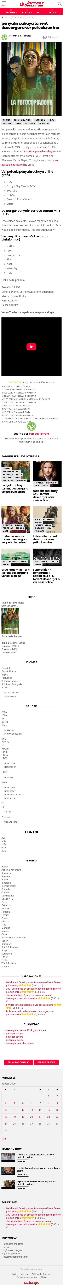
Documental (7, 895)
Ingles (4, 674)
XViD (4, 850)
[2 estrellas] (12, 382)
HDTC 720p (9, 763)
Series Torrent (46, 1062)
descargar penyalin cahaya (20, 392)
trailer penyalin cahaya (17, 418)
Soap (4, 950)
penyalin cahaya (40, 399)
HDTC (4, 758)
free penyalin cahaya (16, 399)
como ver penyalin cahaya (19, 389)
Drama (6, 468)
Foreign (5, 915)
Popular (27, 12)
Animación (6, 873)
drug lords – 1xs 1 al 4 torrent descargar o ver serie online (15, 573)
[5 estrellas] (20, 382)
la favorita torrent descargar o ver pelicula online (45, 539)
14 (40, 1110)
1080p (37, 519)
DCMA (44, 1277)
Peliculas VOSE (12, 692)
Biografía (6, 882)
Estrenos (8, 474)
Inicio (14, 1274)
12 (23, 1110)
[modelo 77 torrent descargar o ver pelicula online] (8, 1157)
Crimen (5, 892)
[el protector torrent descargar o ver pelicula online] (8, 1184)
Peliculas (8, 480)
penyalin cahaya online (17, 408)
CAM (3, 739)
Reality (4, 940)
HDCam (5, 748)
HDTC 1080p (10, 767)
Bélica (4, 879)
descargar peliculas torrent (20, 1043)
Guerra (4, 918)
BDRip (4, 721)
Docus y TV (7, 899)
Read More (22, 1161)
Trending (52, 12)
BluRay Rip (9, 730)
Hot (39, 12)
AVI (4, 561)
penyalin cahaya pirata (17, 412)
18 (14, 1116)
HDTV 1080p (10, 791)
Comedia (7, 525)
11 (14, 1110)
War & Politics (8, 963)
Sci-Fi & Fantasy (9, 947)
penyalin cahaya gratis (17, 405)
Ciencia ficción (8, 886)
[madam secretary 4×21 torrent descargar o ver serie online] (47, 476)
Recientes (11, 12)
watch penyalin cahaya (17, 421)
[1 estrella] (10, 382)
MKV (36, 485)
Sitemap (25, 1274)
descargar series (15, 1040)
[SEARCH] (60, 4)
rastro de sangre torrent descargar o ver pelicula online (14, 539)
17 (6, 1116)
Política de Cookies (41, 1274)
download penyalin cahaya (20, 396)
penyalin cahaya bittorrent (20, 402)
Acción (4, 866)
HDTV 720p (51, 482)
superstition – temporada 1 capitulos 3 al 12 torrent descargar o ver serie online (46, 576)
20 (31, 1116)
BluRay (4, 725)
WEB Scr (5, 817)
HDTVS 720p (10, 798)
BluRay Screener (13, 733)
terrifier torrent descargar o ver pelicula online (38, 1169)
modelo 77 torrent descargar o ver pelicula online (36, 1156)
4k (2, 718)
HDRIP (4, 752)
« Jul (3, 1138)
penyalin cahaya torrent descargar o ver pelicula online (14, 488)
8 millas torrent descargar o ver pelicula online (29, 1004)
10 (6, 1110)
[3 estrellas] (15, 382)
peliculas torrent (14, 1033)
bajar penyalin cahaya (17, 386)
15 (48, 1110)
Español (38, 482)
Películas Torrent (19, 1062)
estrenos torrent (14, 1036)
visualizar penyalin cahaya (39, 151)
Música (5, 931)
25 (14, 1123)
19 (23, 1116)
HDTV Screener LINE (14, 794)
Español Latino (11, 471)
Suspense (21, 480)
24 (6, 1123)
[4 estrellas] (17, 382)
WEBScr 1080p (11, 822)
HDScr (4, 755)
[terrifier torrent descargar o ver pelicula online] (8, 1171)
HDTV (19, 474)
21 (40, 1116)
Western (5, 966)
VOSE (5, 531)
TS (2, 806)
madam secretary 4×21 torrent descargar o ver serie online (45, 495)
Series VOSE (10, 696)
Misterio (7, 477)
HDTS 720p (9, 777)
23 (57, 1116)
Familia (5, 908)
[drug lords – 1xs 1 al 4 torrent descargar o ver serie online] (15, 557)
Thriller (4, 960)
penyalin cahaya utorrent (19, 415)
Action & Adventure (11, 869)
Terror (20, 528)
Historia (39, 528)
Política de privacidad (27, 1277)
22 (48, 1116)
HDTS (4, 772)
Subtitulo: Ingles (9, 681)
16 (57, 1110)
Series (45, 485)
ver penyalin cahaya (46, 418)
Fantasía (5, 911)
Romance (6, 944)
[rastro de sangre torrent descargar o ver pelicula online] (15, 521)
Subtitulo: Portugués (11, 684)
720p (4, 712)
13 (31, 1110)
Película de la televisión (13, 937)
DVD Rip (5, 742)
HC (3, 745)
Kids (3, 924)
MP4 (17, 477)
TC (2, 803)
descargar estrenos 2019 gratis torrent (26, 1030)
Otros (4, 934)
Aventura (5, 876)
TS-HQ (7, 811)
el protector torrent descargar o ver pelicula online (36, 1183)
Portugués (6, 678)
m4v (3, 847)
